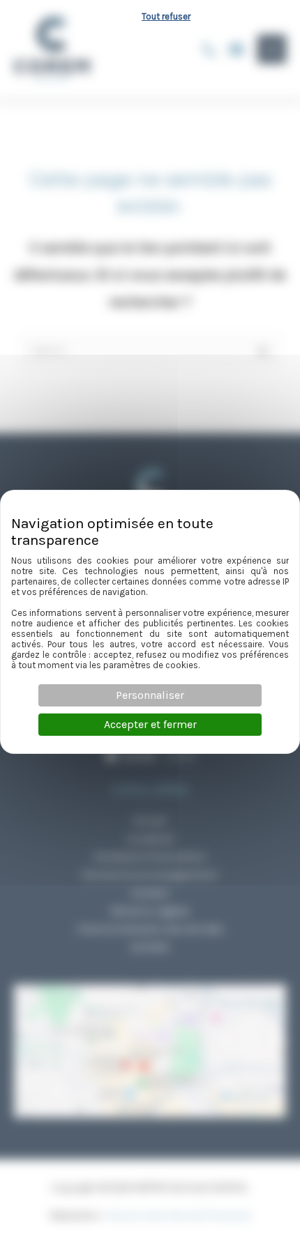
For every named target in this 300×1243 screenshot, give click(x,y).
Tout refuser (166, 16)
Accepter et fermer (150, 724)
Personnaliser (150, 695)
